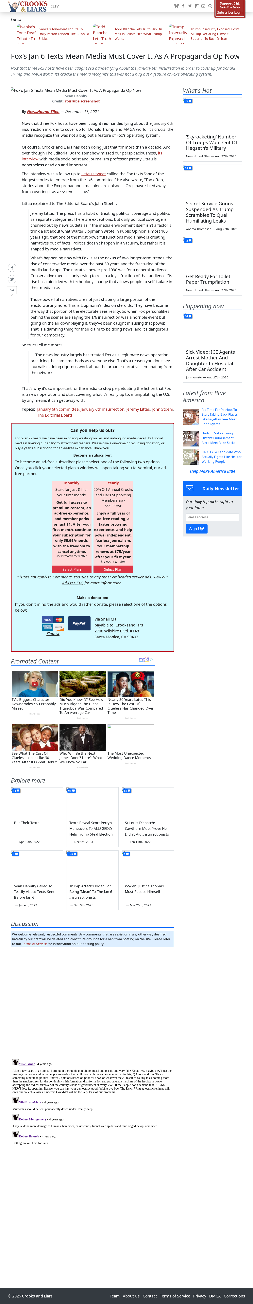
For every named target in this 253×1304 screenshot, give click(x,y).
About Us (131, 1296)
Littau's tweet (93, 173)
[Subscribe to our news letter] (203, 6)
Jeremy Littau (138, 409)
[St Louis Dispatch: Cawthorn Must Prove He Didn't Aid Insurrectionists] (148, 802)
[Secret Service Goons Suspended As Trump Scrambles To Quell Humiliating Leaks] (212, 181)
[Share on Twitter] (12, 279)
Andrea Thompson (198, 229)
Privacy (199, 1296)
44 (186, 168)
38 (125, 790)
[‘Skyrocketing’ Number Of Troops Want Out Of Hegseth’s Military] (212, 114)
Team (115, 1296)
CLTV (54, 6)
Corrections (234, 1296)
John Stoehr (162, 409)
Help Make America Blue (212, 471)
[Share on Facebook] (12, 268)
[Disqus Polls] (92, 1001)
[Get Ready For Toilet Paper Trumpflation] (212, 254)
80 (186, 101)
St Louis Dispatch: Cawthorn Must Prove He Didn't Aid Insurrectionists (147, 828)
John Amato (194, 377)
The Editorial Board (54, 415)
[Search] (210, 6)
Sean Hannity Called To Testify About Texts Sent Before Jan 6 (34, 892)
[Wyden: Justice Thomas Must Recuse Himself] (148, 865)
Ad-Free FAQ (72, 583)
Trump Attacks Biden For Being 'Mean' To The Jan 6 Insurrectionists (90, 892)
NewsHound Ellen (43, 111)
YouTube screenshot (82, 101)
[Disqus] (92, 1106)
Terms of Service (34, 944)
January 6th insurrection (102, 409)
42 (186, 240)
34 (186, 316)
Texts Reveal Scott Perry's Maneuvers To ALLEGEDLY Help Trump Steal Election (91, 828)
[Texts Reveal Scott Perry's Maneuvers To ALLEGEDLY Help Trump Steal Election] (92, 802)
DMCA (215, 1296)
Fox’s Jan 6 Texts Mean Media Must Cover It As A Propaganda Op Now (125, 56)
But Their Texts (26, 822)
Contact (150, 1296)
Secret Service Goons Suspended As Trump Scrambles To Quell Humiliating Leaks (210, 212)
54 (12, 290)
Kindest (52, 633)
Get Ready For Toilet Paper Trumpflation (208, 279)
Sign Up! (196, 529)
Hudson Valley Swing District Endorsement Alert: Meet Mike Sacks (218, 438)
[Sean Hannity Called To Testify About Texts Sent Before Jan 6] (37, 865)
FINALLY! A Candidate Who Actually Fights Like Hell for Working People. (222, 457)
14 (14, 790)
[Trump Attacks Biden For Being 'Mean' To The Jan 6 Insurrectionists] (92, 865)
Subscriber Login (230, 12)
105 (70, 854)
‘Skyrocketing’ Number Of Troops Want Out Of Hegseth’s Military (211, 142)
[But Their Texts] (37, 802)
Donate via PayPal (79, 623)
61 (69, 790)
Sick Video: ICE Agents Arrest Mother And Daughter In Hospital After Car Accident (210, 360)
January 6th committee (58, 409)
